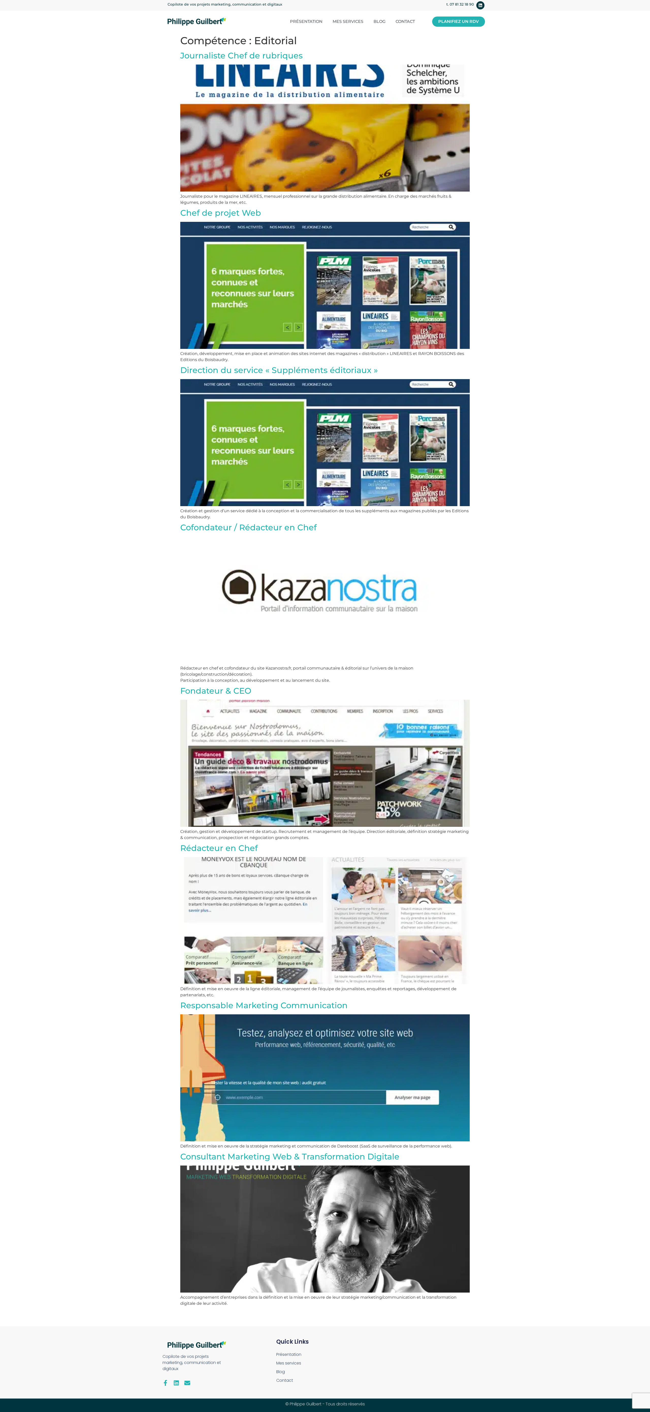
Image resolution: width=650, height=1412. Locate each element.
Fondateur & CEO (215, 691)
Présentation (306, 21)
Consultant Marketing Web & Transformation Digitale (289, 1156)
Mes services (348, 21)
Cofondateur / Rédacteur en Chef (248, 527)
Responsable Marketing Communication (264, 1005)
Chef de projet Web (220, 213)
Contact (405, 21)
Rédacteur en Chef (219, 848)
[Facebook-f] (165, 1383)
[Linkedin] (480, 5)
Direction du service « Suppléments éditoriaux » (279, 370)
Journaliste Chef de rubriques (241, 55)
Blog (379, 21)
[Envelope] (187, 1383)
